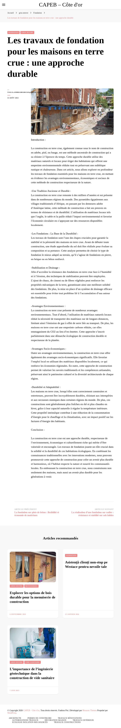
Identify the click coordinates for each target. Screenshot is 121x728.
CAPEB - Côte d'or (31, 710)
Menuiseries (31, 586)
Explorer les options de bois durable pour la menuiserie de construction (32, 597)
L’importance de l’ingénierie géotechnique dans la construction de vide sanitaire (32, 673)
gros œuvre (27, 32)
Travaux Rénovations (70, 718)
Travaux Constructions (67, 722)
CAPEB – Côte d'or (60, 5)
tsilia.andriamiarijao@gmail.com (17, 92)
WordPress (11, 713)
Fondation (13, 32)
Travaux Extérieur (83, 720)
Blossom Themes (89, 710)
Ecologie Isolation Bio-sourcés (30, 722)
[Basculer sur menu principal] (3, 5)
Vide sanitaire (32, 662)
